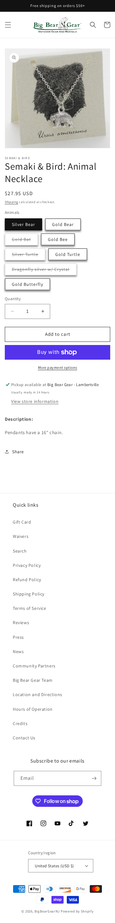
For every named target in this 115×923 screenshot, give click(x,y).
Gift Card (22, 522)
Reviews (21, 622)
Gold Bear (63, 224)
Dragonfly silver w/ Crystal (44, 270)
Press (18, 637)
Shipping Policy (28, 594)
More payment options (57, 367)
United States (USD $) (54, 866)
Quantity (13, 298)
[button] (8, 25)
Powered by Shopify (77, 911)
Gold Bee (58, 239)
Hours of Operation (33, 709)
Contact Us (24, 738)
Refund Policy (27, 579)
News (18, 651)
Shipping (11, 202)
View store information (34, 401)
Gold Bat (25, 240)
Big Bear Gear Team (33, 680)
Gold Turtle (67, 254)
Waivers (20, 536)
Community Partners (34, 666)
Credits (20, 723)
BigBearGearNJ (47, 911)
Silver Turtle (28, 255)
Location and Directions (37, 694)
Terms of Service (29, 608)
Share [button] (18, 451)
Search (20, 551)
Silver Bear (23, 224)
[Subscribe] (94, 778)
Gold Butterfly (27, 284)
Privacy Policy (27, 565)
